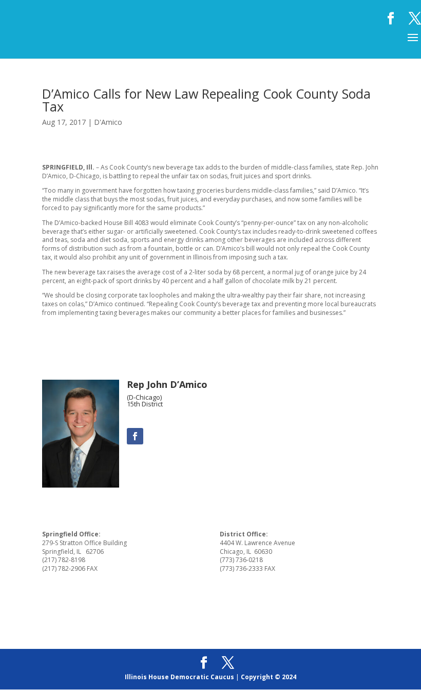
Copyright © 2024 (268, 677)
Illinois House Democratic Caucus (179, 677)
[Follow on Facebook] (135, 436)
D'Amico (108, 122)
